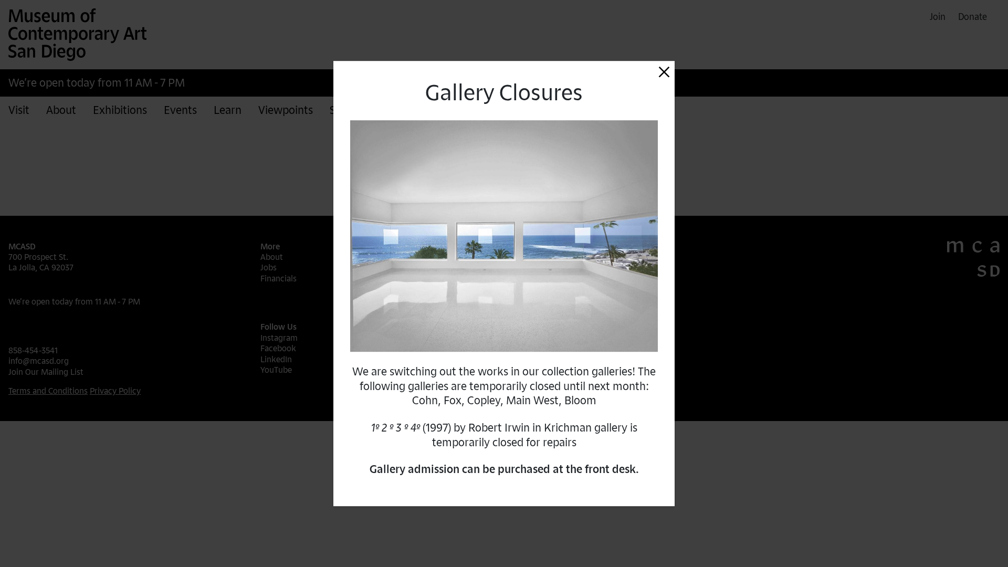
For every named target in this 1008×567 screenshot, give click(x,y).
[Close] (664, 71)
